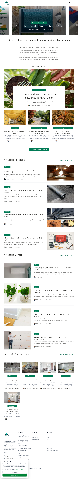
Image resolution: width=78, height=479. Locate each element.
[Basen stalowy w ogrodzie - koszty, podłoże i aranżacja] (39, 20)
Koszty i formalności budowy (52, 450)
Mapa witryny (47, 468)
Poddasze (30, 2)
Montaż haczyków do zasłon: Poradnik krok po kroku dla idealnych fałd (24, 437)
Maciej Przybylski (35, 439)
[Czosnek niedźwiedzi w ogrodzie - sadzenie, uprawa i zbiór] (39, 88)
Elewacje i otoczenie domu (39, 23)
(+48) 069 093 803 (9, 458)
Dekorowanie (49, 435)
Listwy (48, 439)
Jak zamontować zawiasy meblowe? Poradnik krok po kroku (23, 442)
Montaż (34, 2)
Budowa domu (49, 2)
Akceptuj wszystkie (14, 475)
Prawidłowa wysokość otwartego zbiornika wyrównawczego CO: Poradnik (24, 447)
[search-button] (69, 3)
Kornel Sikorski (35, 437)
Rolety (48, 443)
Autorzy (34, 432)
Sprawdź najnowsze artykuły (39, 149)
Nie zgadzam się (14, 472)
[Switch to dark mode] (73, 3)
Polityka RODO (32, 468)
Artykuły (20, 432)
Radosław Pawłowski (36, 435)
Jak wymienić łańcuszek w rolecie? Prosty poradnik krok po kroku (24, 452)
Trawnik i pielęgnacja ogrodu (39, 128)
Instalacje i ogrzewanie (58, 2)
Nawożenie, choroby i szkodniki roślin (63, 128)
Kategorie (49, 432)
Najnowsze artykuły (23, 2)
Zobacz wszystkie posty (67, 160)
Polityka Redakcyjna (39, 468)
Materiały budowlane (41, 2)
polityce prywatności (19, 469)
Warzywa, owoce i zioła (39, 90)
